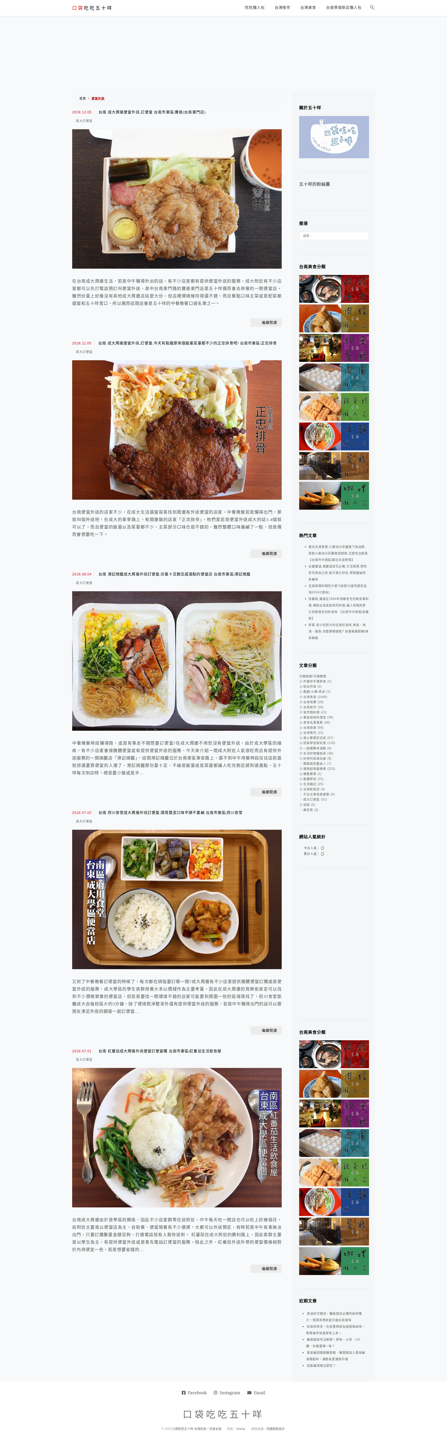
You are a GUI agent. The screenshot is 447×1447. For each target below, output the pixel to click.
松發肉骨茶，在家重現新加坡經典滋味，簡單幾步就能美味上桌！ (335, 1330)
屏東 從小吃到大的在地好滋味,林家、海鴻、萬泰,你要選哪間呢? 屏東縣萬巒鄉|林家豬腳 (338, 631)
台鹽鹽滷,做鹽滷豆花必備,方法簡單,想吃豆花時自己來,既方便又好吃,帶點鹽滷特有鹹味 (337, 573)
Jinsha (240, 1428)
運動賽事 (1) (312, 774)
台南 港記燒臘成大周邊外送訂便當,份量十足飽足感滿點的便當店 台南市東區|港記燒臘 (174, 574)
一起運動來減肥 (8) (317, 748)
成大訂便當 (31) (315, 799)
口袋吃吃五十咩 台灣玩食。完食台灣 (196, 1428)
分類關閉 (319, 676)
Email (259, 1392)
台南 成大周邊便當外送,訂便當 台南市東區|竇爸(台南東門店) (152, 112)
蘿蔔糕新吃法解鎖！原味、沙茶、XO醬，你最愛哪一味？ (333, 1343)
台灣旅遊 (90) (313, 727)
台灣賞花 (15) (313, 732)
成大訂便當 (84, 120)
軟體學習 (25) (313, 779)
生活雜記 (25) (313, 784)
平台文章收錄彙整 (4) (319, 794)
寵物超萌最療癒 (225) (319, 768)
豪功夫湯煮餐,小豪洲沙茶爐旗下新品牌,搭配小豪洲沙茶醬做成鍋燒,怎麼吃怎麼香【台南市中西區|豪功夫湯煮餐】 (338, 553)
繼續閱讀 (269, 322)
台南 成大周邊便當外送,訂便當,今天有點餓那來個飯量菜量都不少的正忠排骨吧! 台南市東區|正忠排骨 (187, 343)
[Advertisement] (223, 51)
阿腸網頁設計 (276, 1428)
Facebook (197, 1392)
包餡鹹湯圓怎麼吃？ (321, 1365)
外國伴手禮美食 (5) (317, 681)
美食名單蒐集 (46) (316, 722)
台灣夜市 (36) (313, 707)
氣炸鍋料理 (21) (315, 712)
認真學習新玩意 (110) (319, 743)
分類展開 (305, 676)
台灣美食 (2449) (315, 697)
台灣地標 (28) (313, 702)
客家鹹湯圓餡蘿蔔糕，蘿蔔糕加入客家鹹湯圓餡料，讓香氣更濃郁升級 (335, 1356)
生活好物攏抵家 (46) (318, 753)
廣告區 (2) (310, 810)
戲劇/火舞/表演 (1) (317, 691)
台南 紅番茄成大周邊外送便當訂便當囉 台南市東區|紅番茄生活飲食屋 (159, 1051)
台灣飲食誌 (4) (314, 789)
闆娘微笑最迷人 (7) (317, 763)
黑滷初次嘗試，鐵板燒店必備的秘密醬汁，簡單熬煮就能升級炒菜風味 (334, 1317)
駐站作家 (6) (312, 686)
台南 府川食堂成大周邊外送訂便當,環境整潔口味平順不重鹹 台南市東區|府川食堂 (170, 813)
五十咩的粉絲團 (314, 184)
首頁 (82, 98)
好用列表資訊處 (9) (317, 758)
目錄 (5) (309, 804)
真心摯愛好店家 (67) (318, 738)
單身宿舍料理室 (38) (318, 717)
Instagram (230, 1392)
